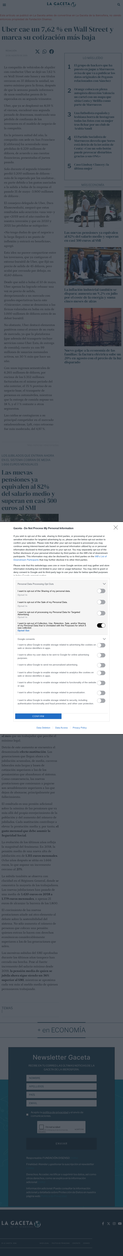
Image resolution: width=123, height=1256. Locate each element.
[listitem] (61, 584)
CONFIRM (38, 716)
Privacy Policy (80, 727)
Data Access (61, 727)
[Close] (117, 528)
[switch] (101, 591)
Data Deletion (43, 727)
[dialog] (61, 628)
